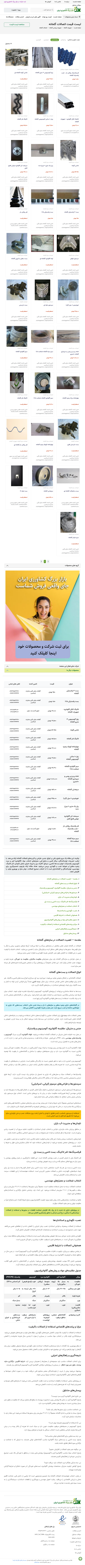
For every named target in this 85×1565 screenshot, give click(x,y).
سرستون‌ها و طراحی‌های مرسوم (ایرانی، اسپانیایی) (59, 892)
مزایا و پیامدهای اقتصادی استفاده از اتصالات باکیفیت (58, 924)
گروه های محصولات (72, 565)
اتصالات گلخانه (43, 28)
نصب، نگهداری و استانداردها (67, 910)
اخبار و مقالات (19, 17)
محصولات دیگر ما (73, 670)
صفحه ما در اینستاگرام (47, 1541)
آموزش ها (48, 2)
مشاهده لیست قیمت (16, 24)
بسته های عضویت (75, 1542)
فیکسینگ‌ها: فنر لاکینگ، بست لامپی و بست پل (60, 901)
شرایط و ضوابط (76, 1538)
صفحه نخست (77, 2)
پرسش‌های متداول (69, 933)
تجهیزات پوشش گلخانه (55, 28)
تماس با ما (58, 2)
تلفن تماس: (46, 1531)
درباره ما (67, 2)
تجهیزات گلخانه (68, 28)
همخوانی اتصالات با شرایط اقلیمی (65, 915)
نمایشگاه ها (10, 17)
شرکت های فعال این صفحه (69, 666)
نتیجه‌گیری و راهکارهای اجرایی (66, 929)
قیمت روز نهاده (46, 17)
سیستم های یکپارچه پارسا (19, 1560)
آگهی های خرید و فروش (33, 17)
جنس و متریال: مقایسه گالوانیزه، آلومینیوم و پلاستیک (58, 888)
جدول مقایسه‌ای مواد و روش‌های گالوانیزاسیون (60, 920)
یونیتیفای (36, 1562)
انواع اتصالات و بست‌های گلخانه (66, 883)
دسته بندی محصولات (72, 17)
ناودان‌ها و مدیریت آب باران (67, 897)
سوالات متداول (76, 5)
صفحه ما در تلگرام (48, 1544)
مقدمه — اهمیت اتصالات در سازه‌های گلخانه (62, 879)
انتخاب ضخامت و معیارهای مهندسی (64, 906)
